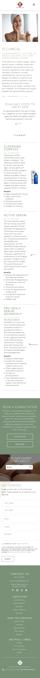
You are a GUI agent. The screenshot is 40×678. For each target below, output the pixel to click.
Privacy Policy (19, 646)
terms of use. (22, 544)
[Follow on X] (22, 590)
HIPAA (19, 653)
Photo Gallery (19, 631)
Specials (19, 634)
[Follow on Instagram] (17, 590)
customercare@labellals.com (19, 581)
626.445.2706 (19, 577)
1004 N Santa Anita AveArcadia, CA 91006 (19, 585)
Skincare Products (13, 96)
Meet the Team (19, 621)
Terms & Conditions (19, 649)
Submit (8, 559)
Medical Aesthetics (19, 610)
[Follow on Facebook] (13, 590)
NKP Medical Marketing (28, 669)
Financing (19, 624)
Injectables (19, 606)
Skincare (19, 613)
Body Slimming (19, 600)
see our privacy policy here (19, 552)
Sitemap (19, 643)
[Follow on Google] (26, 590)
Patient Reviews (19, 628)
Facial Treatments (19, 603)
